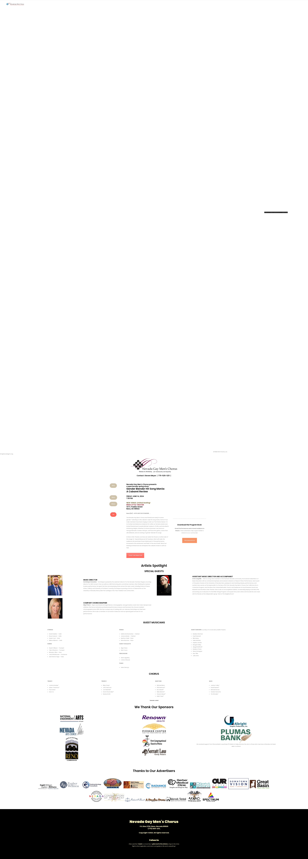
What (113, 485)
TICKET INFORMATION (135, 555)
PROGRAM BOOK (189, 540)
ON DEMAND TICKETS (282, 212)
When (113, 497)
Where (113, 504)
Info (113, 514)
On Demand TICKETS (270, 212)
